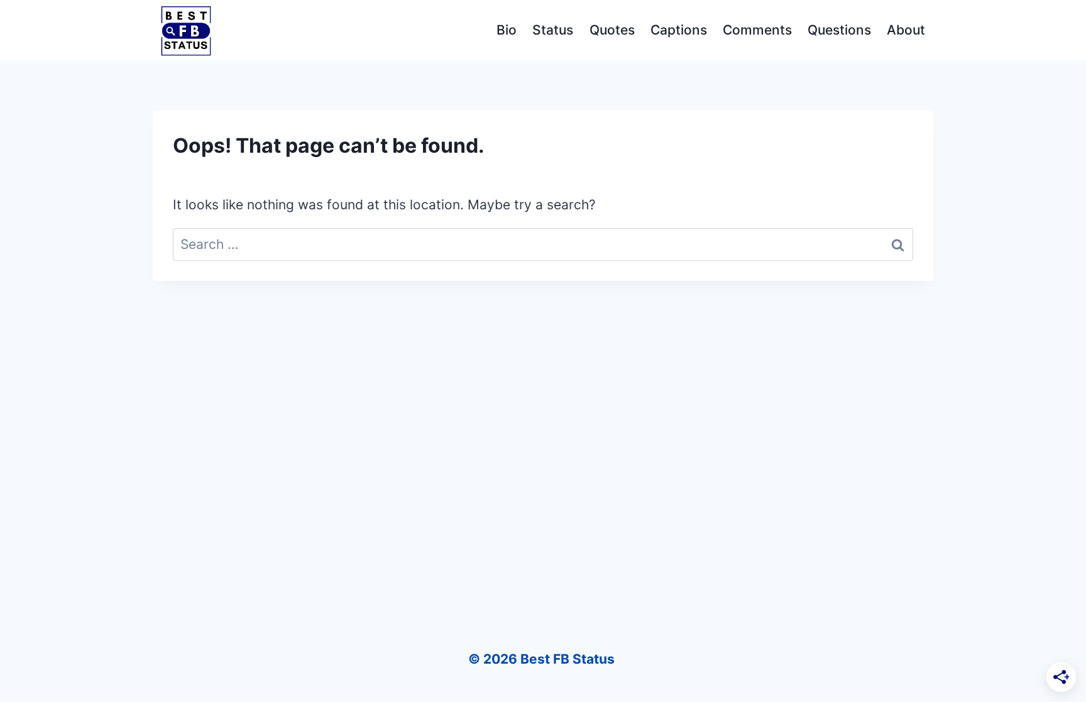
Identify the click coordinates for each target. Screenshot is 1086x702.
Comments (757, 30)
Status (552, 30)
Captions (678, 30)
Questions (839, 30)
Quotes (612, 30)
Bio (506, 30)
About (906, 30)
